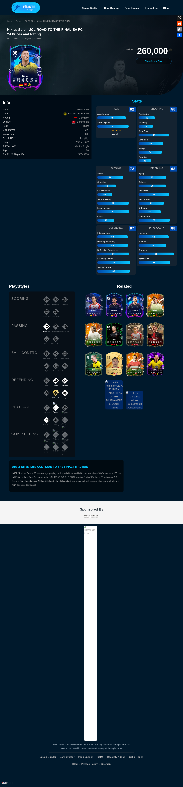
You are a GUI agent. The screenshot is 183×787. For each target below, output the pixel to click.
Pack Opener (132, 8)
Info (9, 39)
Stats (16, 39)
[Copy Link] (179, 29)
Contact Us (151, 8)
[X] (179, 18)
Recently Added (116, 757)
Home (9, 21)
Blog (166, 8)
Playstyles (26, 39)
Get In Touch (136, 757)
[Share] (179, 35)
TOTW (100, 757)
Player (18, 21)
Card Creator (111, 8)
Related (37, 39)
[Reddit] (179, 23)
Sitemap (106, 764)
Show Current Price (153, 61)
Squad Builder (90, 8)
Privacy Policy (89, 764)
